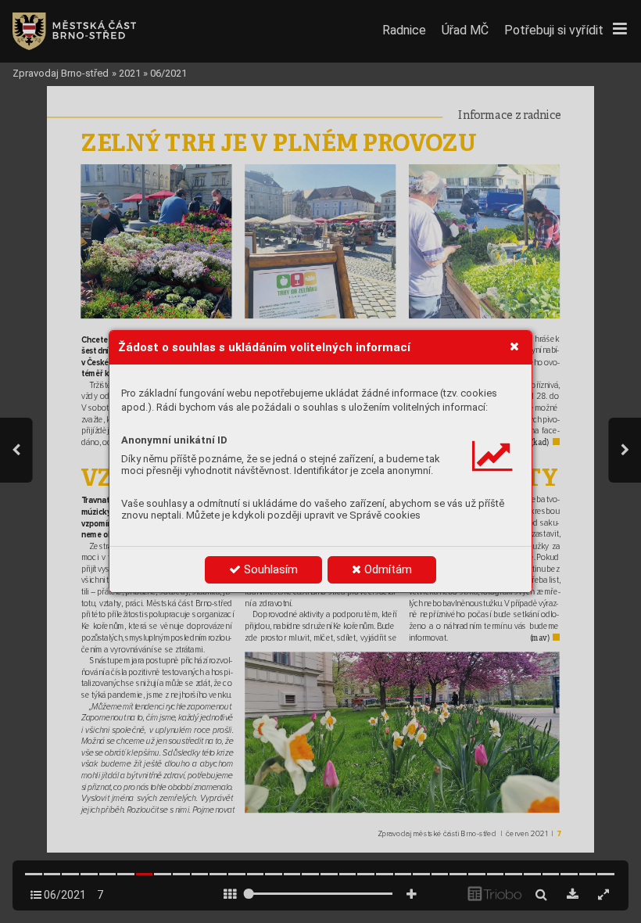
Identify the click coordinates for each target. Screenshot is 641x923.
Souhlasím (269, 569)
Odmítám (386, 569)
